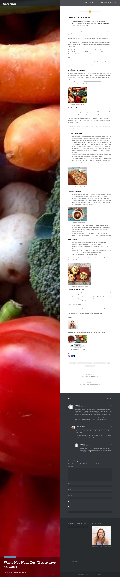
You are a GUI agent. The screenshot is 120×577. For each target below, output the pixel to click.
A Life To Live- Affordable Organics (92, 81)
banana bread (92, 158)
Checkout (115, 2)
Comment (71, 466)
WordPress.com (100, 574)
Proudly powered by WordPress (83, 574)
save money (96, 363)
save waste (103, 363)
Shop (105, 2)
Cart (109, 2)
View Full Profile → (96, 552)
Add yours (109, 398)
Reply (111, 405)
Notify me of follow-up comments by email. (79, 503)
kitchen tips (72, 363)
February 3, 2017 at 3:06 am (82, 427)
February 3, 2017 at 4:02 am (85, 445)
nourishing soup (101, 194)
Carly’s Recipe (72, 558)
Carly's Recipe (9, 4)
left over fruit (80, 363)
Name (70, 483)
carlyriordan (12, 572)
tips (108, 363)
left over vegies (88, 363)
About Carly (93, 2)
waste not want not (90, 365)
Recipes (86, 2)
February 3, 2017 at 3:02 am (80, 406)
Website (70, 495)
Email (70, 489)
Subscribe (100, 2)
